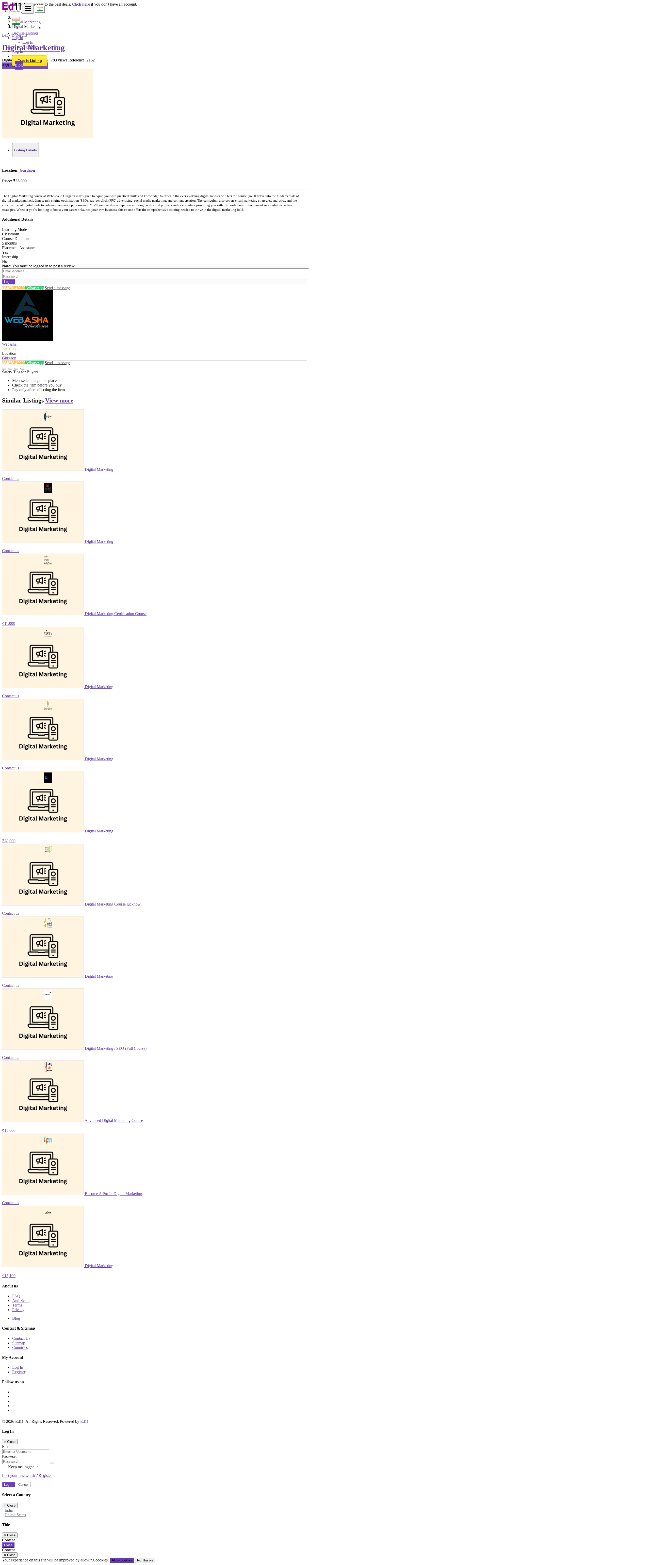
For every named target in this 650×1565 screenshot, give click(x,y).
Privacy (18, 1310)
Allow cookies (122, 1560)
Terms (17, 1305)
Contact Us (21, 1338)
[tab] (25, 150)
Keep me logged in (23, 1467)
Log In (27, 42)
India (9, 1510)
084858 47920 (13, 288)
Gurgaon (27, 170)
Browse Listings (25, 33)
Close (8, 1545)
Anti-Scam (20, 1300)
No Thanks (145, 1560)
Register (18, 1372)
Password (10, 1456)
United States (15, 1515)
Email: (7, 1446)
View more (59, 400)
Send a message (57, 288)
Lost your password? (19, 1475)
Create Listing (30, 61)
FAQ (16, 1296)
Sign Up (29, 47)
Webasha (9, 344)
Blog (19, 65)
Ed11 (84, 1421)
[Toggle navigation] (28, 9)
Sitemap (18, 1343)
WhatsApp (34, 288)
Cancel (23, 1485)
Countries (20, 1347)
